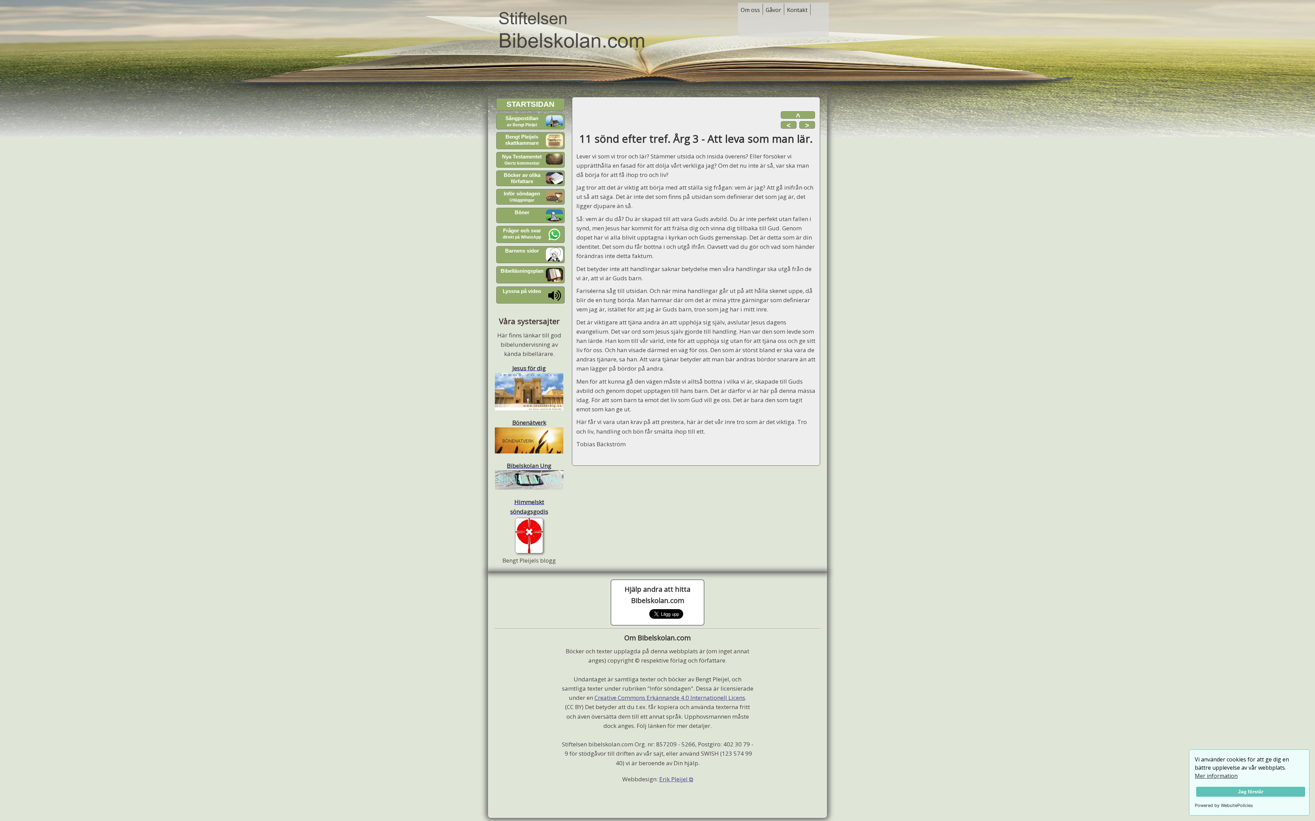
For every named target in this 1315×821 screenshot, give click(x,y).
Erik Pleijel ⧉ (676, 779)
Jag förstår (1250, 791)
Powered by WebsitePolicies (1224, 805)
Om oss (750, 10)
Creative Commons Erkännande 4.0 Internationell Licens (669, 698)
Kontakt (797, 10)
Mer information (1216, 776)
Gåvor (773, 10)
